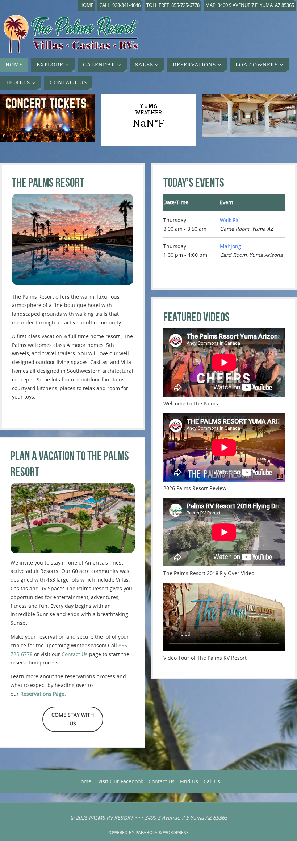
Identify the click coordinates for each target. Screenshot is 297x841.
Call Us (212, 781)
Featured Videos (196, 317)
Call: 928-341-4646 (120, 5)
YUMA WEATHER (148, 116)
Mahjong (230, 246)
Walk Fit (229, 220)
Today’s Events (193, 182)
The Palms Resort (48, 182)
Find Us (189, 781)
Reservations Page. (43, 693)
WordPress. (176, 832)
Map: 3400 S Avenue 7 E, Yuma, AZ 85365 (249, 5)
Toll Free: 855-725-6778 (173, 5)
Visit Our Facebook (120, 781)
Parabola (146, 832)
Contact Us (75, 654)
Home (86, 5)
